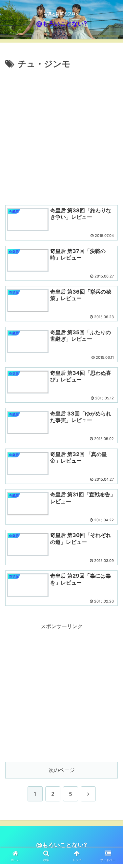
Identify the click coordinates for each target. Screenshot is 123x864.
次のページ (62, 770)
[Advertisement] (61, 136)
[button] (110, 810)
